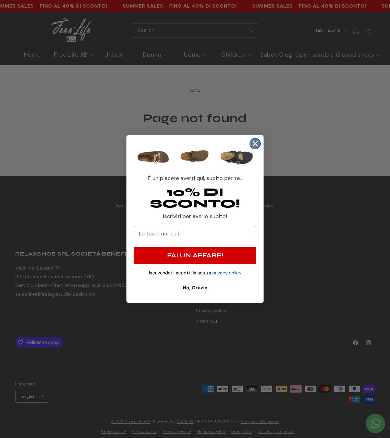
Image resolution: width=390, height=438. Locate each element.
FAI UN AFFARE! (195, 255)
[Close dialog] (255, 143)
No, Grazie (195, 287)
